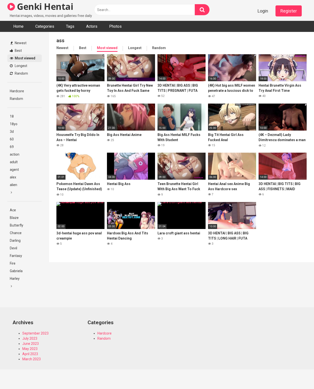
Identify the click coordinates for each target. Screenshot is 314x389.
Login (263, 10)
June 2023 (30, 344)
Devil (13, 248)
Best (18, 51)
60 (12, 139)
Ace (13, 210)
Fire (12, 263)
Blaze (14, 218)
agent (14, 170)
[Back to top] (297, 374)
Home (18, 26)
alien (13, 185)
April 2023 (30, 354)
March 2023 (31, 359)
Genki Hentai (44, 6)
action (14, 154)
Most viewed (24, 58)
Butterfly (16, 225)
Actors (91, 26)
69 (12, 147)
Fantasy (16, 256)
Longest (20, 66)
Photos (115, 26)
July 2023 (29, 338)
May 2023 (30, 349)
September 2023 (35, 333)
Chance (16, 233)
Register (288, 10)
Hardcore (17, 91)
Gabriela (16, 271)
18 (12, 116)
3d (12, 132)
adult (14, 162)
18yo (13, 124)
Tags (70, 26)
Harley (15, 279)
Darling (15, 240)
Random (21, 73)
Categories (44, 26)
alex (13, 177)
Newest (20, 43)
